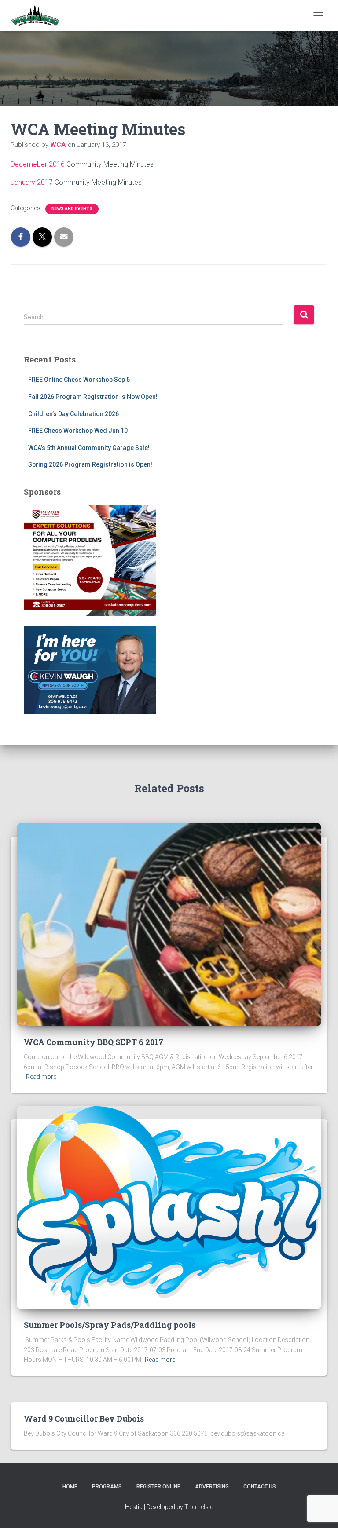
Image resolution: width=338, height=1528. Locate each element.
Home (69, 1487)
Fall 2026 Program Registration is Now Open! (93, 396)
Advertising (212, 1487)
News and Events (71, 208)
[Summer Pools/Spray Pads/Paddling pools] (169, 1206)
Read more (41, 1076)
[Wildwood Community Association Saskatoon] (38, 15)
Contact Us (259, 1487)
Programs (107, 1487)
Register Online (158, 1487)
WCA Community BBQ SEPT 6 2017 (93, 1042)
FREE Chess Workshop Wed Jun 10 (78, 430)
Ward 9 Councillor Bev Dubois (84, 1418)
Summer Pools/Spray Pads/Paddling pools (109, 1325)
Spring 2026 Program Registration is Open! (90, 464)
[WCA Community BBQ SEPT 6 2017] (169, 924)
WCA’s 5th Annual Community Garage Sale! (89, 447)
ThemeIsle (198, 1506)
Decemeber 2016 (38, 164)
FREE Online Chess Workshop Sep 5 (79, 379)
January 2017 (32, 182)
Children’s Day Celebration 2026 (73, 413)
